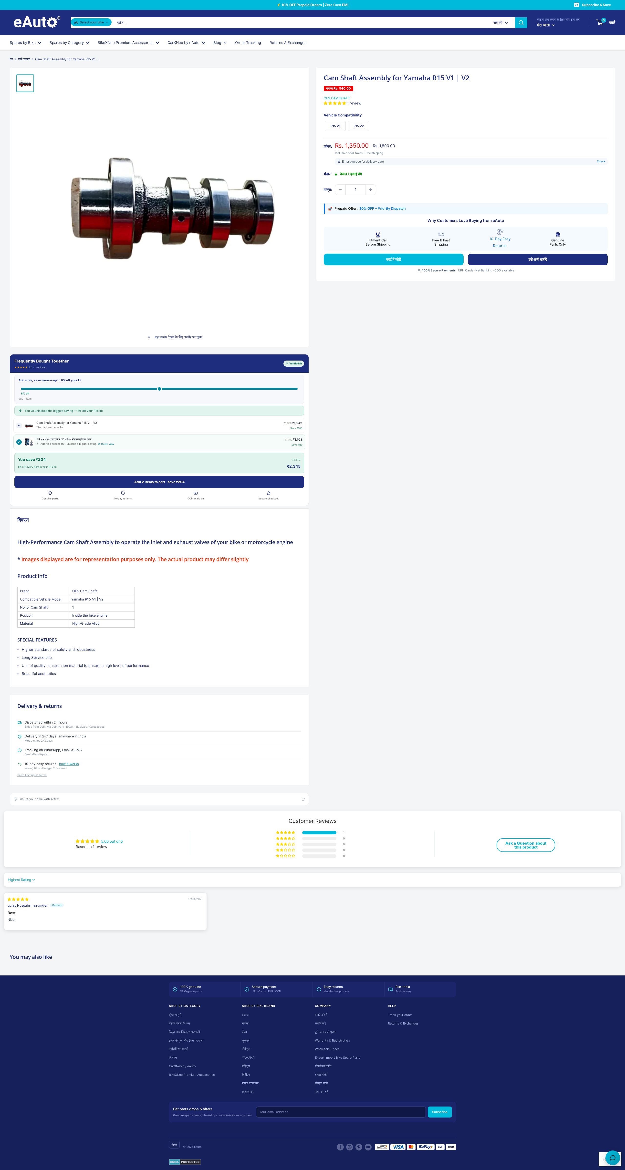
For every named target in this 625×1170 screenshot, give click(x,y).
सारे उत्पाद (24, 59)
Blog (217, 42)
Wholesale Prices (327, 1049)
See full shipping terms (32, 775)
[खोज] (521, 22)
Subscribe (440, 1112)
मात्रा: (328, 189)
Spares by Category (67, 42)
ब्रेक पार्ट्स (175, 1015)
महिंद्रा (246, 1066)
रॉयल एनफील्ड (250, 1083)
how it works (69, 764)
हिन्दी (174, 1145)
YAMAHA (248, 1057)
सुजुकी (246, 1040)
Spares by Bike (23, 42)
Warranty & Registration (332, 1040)
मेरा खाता (544, 24)
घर (11, 59)
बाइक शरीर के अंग (179, 1023)
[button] (335, 103)
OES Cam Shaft (337, 98)
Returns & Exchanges (288, 42)
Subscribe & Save (596, 5)
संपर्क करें (320, 1023)
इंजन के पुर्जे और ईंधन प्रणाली (186, 1040)
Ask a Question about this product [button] (525, 845)
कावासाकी (247, 1092)
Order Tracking (248, 42)
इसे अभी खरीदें (538, 259)
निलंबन (173, 1057)
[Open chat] (612, 1157)
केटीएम (246, 1075)
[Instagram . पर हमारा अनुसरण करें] (349, 1147)
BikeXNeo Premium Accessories (126, 42)
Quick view (107, 444)
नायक (245, 1023)
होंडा (244, 1032)
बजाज (245, 1015)
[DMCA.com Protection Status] (185, 1162)
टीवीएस (246, 1049)
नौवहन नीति (321, 1083)
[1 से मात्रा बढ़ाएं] (370, 190)
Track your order (400, 1015)
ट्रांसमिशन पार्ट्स (178, 1049)
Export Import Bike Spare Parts (337, 1057)
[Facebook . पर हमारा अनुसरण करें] (340, 1147)
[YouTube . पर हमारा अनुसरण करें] (368, 1147)
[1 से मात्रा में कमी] (340, 190)
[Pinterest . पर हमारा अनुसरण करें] (358, 1147)
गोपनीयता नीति (323, 1066)
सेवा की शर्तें (321, 1092)
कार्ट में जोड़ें (393, 259)
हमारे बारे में (321, 1015)
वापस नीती (321, 1075)
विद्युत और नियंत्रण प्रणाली (184, 1032)
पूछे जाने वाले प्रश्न (325, 1032)
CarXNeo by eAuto (183, 42)
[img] (18, 899)
